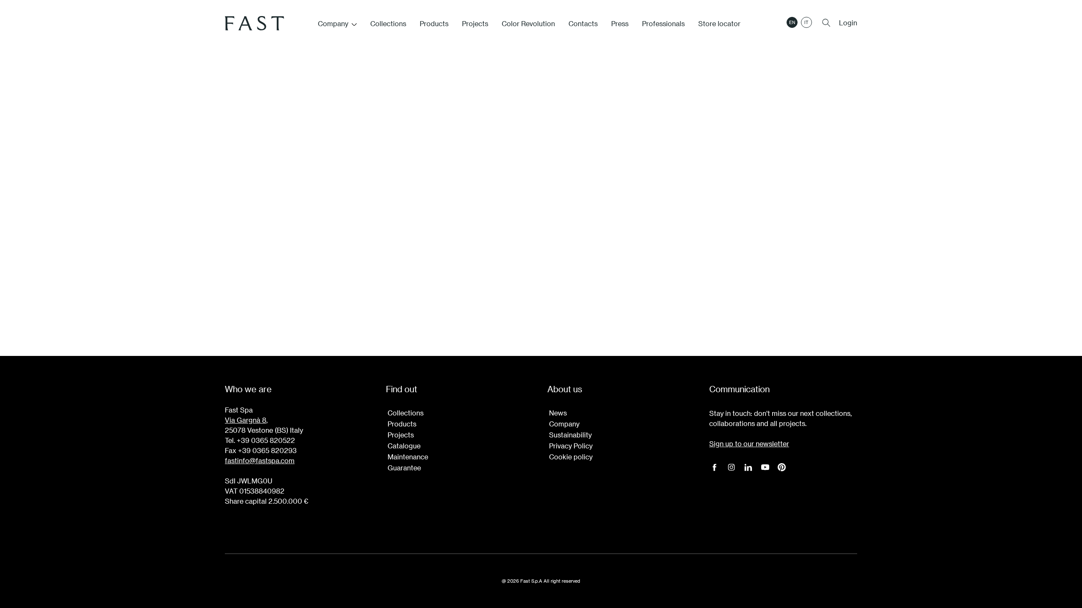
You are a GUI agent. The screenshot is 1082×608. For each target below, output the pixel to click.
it (806, 22)
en (792, 22)
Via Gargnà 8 (245, 420)
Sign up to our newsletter (749, 444)
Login (848, 23)
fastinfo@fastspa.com (260, 460)
